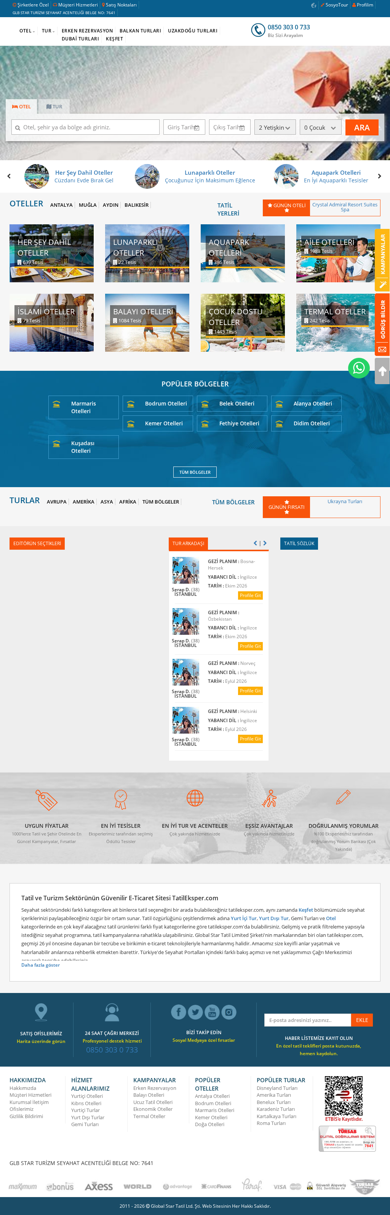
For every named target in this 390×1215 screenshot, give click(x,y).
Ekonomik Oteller (153, 1109)
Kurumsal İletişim (29, 1102)
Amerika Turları (274, 1094)
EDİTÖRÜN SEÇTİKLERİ (37, 543)
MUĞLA (88, 205)
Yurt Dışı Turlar (87, 1117)
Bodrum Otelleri (166, 403)
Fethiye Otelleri (239, 423)
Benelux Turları (274, 1102)
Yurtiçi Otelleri (87, 1096)
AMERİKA (83, 502)
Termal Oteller (149, 1116)
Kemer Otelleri (164, 423)
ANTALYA (61, 205)
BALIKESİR (137, 205)
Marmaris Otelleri (83, 407)
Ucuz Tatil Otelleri (153, 1102)
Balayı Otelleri (148, 1094)
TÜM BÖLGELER (195, 472)
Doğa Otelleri (209, 1124)
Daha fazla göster (40, 965)
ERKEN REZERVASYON (87, 30)
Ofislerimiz (22, 1109)
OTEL (25, 30)
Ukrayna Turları (345, 501)
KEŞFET (114, 38)
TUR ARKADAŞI (188, 543)
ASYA (107, 502)
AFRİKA (127, 502)
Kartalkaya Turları (276, 1116)
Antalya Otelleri (212, 1096)
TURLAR (25, 500)
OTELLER (26, 204)
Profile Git (250, 595)
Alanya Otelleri (313, 403)
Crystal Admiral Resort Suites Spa (344, 207)
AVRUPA (57, 502)
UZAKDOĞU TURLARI (192, 30)
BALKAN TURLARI (140, 30)
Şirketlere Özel (33, 5)
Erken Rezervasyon (154, 1088)
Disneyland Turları (277, 1088)
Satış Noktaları (121, 5)
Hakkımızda (23, 1088)
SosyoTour (337, 5)
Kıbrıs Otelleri (86, 1103)
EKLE (362, 1019)
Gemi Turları (85, 1124)
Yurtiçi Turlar (85, 1110)
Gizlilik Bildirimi (26, 1116)
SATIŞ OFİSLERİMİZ (41, 1033)
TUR (47, 30)
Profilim (365, 5)
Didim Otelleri (312, 423)
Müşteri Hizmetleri (78, 5)
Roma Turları (271, 1123)
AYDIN (110, 205)
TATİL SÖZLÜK (299, 543)
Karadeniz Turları (276, 1109)
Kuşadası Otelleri (82, 446)
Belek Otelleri (236, 403)
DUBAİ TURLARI (80, 38)
